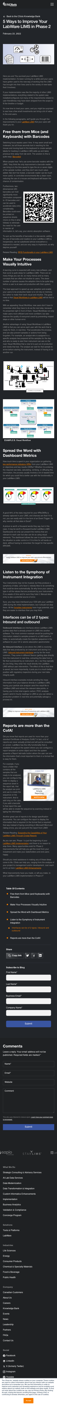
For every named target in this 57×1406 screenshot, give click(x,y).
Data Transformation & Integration (18, 1189)
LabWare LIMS (28, 122)
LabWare (7, 1236)
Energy (6, 1256)
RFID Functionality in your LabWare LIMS (35, 253)
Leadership (8, 1325)
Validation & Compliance (14, 1210)
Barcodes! (17, 157)
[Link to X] (27, 955)
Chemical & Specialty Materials (17, 1267)
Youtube (10, 1377)
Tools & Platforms (11, 1230)
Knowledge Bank (11, 1309)
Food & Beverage (11, 1272)
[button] (51, 4)
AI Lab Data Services (13, 1178)
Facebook (10, 1356)
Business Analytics (12, 1205)
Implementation (10, 1199)
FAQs (5, 1335)
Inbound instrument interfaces (20, 653)
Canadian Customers (13, 1292)
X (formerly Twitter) (15, 1366)
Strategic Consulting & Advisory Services (22, 1173)
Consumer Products (12, 1261)
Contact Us (8, 1341)
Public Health (9, 1277)
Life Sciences (9, 1251)
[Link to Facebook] (34, 955)
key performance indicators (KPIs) (17, 464)
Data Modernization (12, 1183)
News (5, 1319)
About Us (7, 1298)
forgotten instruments (23, 608)
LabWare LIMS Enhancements (28, 868)
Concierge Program (12, 1215)
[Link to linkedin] (40, 955)
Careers (6, 1303)
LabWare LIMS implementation (16, 844)
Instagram (10, 1372)
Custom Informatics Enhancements (19, 1194)
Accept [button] (28, 1400)
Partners (7, 1330)
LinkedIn (10, 1361)
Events (6, 1314)
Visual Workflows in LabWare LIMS (28, 298)
